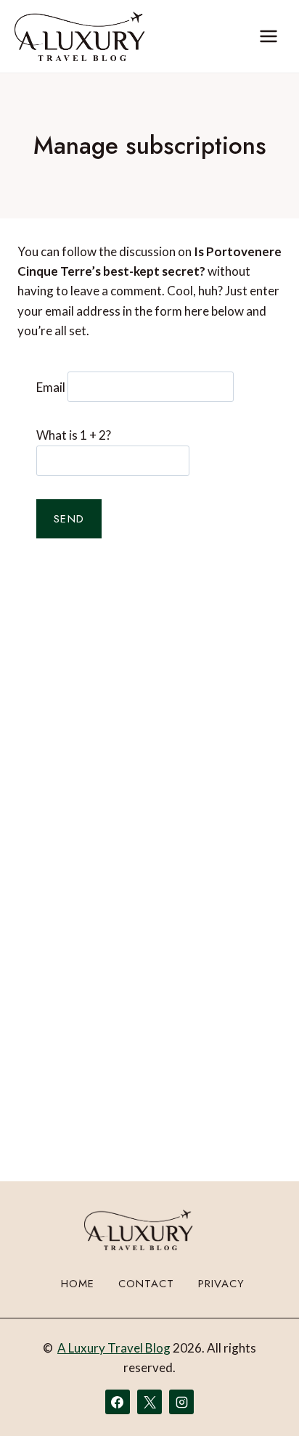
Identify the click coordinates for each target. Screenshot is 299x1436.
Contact (146, 1284)
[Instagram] (181, 1402)
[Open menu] (268, 36)
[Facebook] (117, 1402)
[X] (149, 1402)
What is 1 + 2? (73, 435)
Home (77, 1284)
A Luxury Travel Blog (114, 1347)
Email (50, 386)
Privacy (221, 1284)
